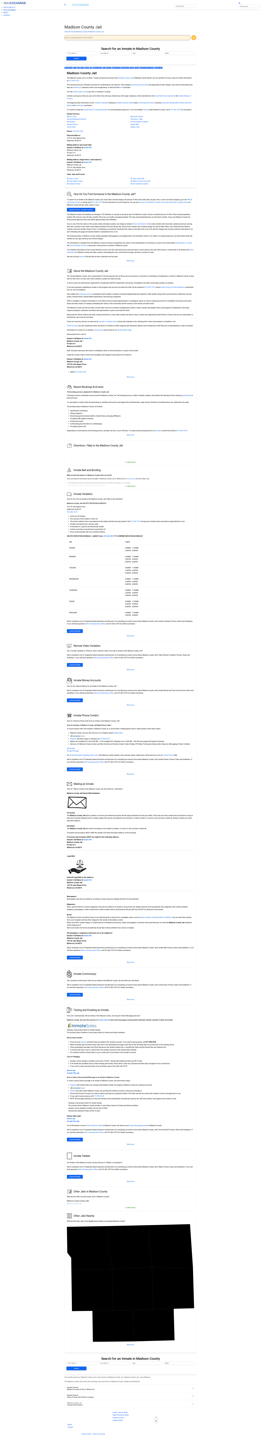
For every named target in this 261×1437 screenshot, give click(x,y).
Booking (136, 67)
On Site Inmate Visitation (139, 122)
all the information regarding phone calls (84, 755)
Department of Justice (184, 243)
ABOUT (5, 13)
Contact (70, 1427)
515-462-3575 (74, 81)
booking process (85, 294)
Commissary (125, 67)
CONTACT (6, 15)
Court (132, 67)
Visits (75, 67)
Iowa (72, 32)
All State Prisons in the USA (140, 181)
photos (81, 257)
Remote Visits (116, 67)
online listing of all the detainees (172, 287)
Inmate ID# (87, 148)
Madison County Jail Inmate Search (81, 209)
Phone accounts (72, 326)
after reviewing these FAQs (95, 624)
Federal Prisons (118, 1418)
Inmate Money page (124, 330)
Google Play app (73, 751)
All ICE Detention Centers (139, 184)
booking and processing (139, 85)
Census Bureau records (78, 245)
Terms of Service (99, 1434)
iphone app (71, 748)
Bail (90, 67)
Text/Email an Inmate (94, 1125)
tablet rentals (179, 103)
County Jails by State (120, 1412)
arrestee (158, 431)
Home (66, 32)
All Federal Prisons (74, 184)
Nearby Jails (158, 67)
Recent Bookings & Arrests (76, 119)
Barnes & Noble (152, 917)
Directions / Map (136, 119)
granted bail (186, 395)
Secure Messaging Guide (138, 1125)
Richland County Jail (125, 78)
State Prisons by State (121, 1415)
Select (72, 1091)
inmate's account (122, 103)
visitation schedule (101, 103)
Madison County (82, 32)
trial (121, 87)
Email (104, 67)
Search (76, 58)
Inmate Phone (168, 755)
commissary (79, 105)
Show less (130, 261)
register (83, 1042)
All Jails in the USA (137, 179)
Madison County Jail (96, 32)
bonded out (77, 87)
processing (130, 479)
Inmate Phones (72, 124)
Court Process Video (147, 67)
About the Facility (136, 116)
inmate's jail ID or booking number (95, 110)
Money (87, 67)
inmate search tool (79, 92)
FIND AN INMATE (9, 10)
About (70, 1424)
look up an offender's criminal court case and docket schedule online (163, 202)
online (145, 110)
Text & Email (71, 127)
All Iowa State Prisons (75, 181)
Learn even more (74, 631)
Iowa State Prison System (164, 96)
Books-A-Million (165, 917)
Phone (82, 67)
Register (73, 739)
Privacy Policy (86, 1434)
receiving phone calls (146, 103)
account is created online (108, 321)
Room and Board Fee (140, 224)
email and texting (168, 103)
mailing (131, 103)
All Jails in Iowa (72, 179)
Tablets (108, 67)
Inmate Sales (118, 733)
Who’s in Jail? (71, 116)
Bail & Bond (71, 122)
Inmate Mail (134, 124)
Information (68, 67)
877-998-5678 (104, 739)
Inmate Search (97, 67)
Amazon (143, 917)
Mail (78, 67)
